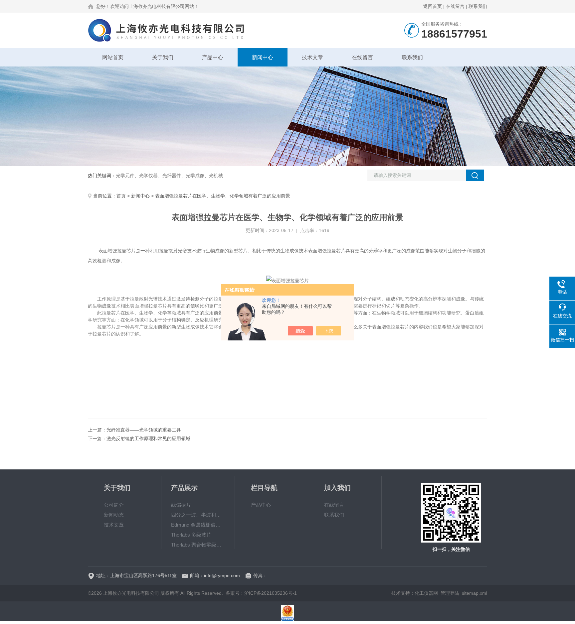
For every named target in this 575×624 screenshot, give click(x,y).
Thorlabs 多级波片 (191, 535)
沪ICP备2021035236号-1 (270, 593)
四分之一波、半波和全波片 (198, 515)
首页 (121, 195)
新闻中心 (262, 57)
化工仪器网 (426, 593)
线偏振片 (181, 505)
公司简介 (114, 505)
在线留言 (455, 6)
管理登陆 (450, 593)
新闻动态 (114, 515)
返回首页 (432, 6)
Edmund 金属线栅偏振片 (198, 525)
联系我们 (478, 6)
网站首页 (112, 57)
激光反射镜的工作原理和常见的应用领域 (148, 438)
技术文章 (312, 57)
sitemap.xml (474, 593)
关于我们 (162, 57)
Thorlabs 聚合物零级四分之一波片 (198, 545)
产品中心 (212, 57)
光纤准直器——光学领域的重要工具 (143, 430)
